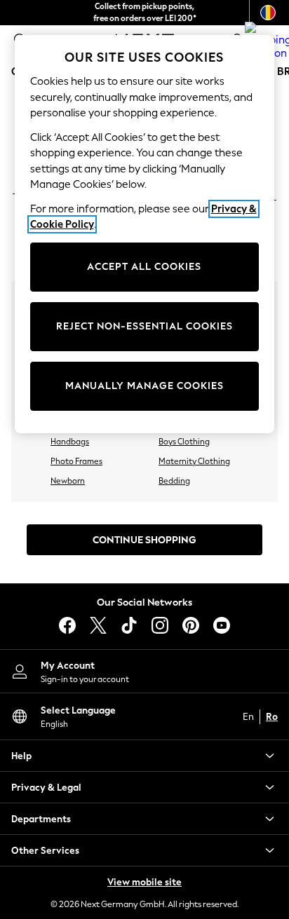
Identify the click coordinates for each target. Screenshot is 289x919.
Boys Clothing (184, 442)
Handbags (70, 442)
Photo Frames (76, 461)
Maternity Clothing (194, 461)
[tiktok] (129, 625)
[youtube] (221, 625)
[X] (98, 625)
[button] (144, 755)
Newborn (68, 481)
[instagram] (159, 625)
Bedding (174, 481)
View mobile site (144, 882)
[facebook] (67, 625)
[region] (145, 234)
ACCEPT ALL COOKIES (144, 267)
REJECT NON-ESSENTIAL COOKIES (144, 326)
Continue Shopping (144, 540)
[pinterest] (190, 625)
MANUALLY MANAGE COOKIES (144, 386)
